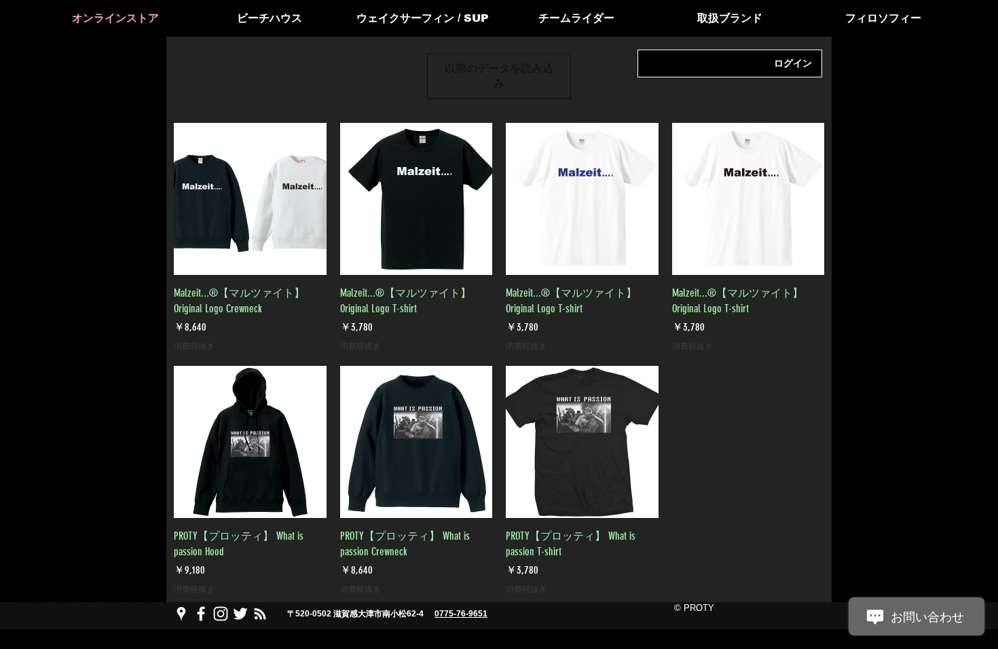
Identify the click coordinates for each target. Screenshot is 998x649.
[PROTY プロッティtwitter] (240, 613)
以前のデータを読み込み (499, 76)
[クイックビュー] (250, 199)
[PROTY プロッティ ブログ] (260, 613)
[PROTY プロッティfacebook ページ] (200, 613)
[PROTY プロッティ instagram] (220, 613)
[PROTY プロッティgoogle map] (181, 613)
